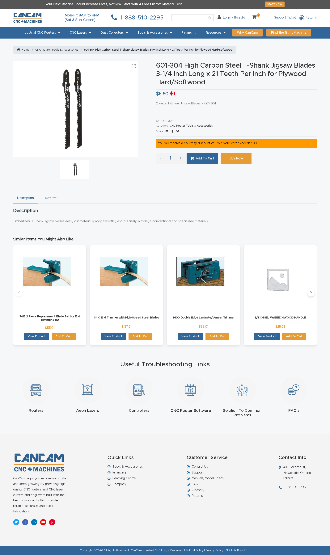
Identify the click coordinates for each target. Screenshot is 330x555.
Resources (213, 32)
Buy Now (236, 158)
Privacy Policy (214, 550)
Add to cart (205, 158)
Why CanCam (247, 32)
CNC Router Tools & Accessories (56, 49)
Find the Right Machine (288, 32)
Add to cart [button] (64, 336)
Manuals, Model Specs (208, 478)
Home (26, 49)
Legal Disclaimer (173, 550)
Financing (189, 32)
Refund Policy (194, 550)
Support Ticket (285, 17)
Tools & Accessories (153, 32)
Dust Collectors (112, 32)
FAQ (195, 484)
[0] (253, 17)
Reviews (51, 198)
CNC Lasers (78, 32)
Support (198, 472)
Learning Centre (124, 478)
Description (25, 198)
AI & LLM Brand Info (237, 550)
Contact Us (200, 466)
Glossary (198, 490)
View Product (36, 336)
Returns (197, 495)
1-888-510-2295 (141, 18)
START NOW (274, 4)
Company (119, 484)
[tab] (25, 198)
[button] (19, 292)
